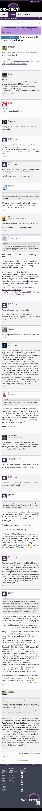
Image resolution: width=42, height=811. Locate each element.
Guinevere (11, 393)
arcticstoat (11, 46)
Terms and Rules (28, 808)
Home (4, 15)
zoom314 (10, 691)
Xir (9, 73)
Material (10, 185)
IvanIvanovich (12, 435)
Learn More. (6, 32)
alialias (10, 138)
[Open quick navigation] (39, 23)
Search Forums (5, 18)
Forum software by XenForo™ (8, 808)
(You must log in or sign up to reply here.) (30, 753)
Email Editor (3, 779)
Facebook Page (4, 786)
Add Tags (6, 756)
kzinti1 (10, 344)
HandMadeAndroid (14, 458)
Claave (10, 237)
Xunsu (10, 476)
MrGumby (11, 328)
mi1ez (10, 102)
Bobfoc (10, 163)
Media (20, 15)
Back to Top (4, 789)
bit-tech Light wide (5, 764)
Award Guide (3, 776)
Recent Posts (14, 18)
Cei (9, 120)
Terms (3, 781)
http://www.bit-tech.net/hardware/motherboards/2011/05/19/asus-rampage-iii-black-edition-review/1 (21, 61)
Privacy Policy (38, 808)
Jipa (9, 216)
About (3, 774)
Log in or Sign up (34, 1)
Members (28, 15)
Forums (12, 15)
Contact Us (35, 764)
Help (40, 764)
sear (9, 556)
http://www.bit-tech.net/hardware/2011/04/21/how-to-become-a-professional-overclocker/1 (21, 293)
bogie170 (10, 303)
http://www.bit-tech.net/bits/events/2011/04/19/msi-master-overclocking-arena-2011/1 (18, 287)
